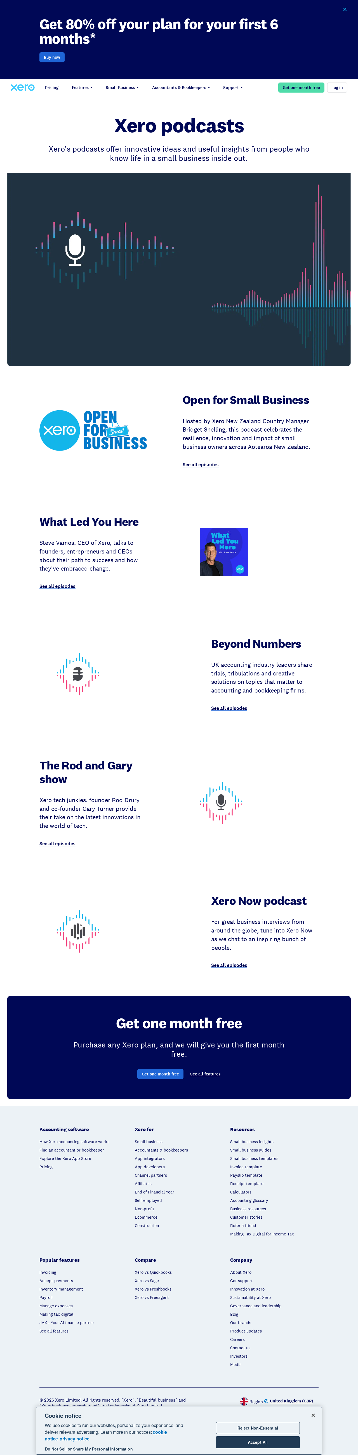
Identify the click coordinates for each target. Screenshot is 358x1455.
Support (231, 87)
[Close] (313, 1415)
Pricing (51, 87)
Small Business (120, 87)
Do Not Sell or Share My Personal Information (89, 1449)
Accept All (258, 1442)
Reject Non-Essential (257, 1428)
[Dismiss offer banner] (344, 9)
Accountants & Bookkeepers (179, 87)
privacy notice (75, 1438)
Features (80, 87)
